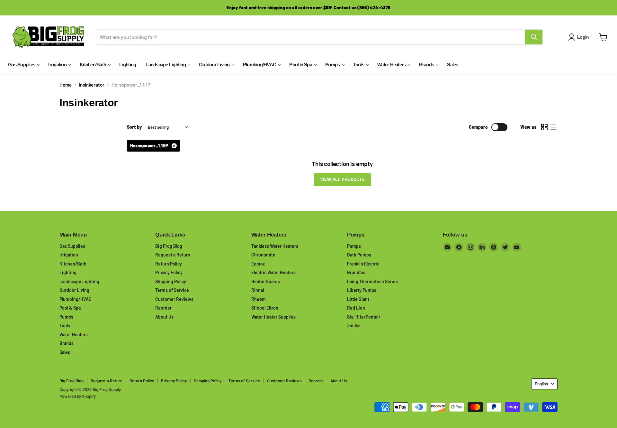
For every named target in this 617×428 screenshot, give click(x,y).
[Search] (533, 37)
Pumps (333, 64)
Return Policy (168, 263)
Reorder (163, 308)
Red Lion (356, 308)
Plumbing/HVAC (260, 64)
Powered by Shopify (77, 396)
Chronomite (263, 254)
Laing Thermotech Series (372, 281)
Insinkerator (91, 85)
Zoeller (354, 325)
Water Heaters (392, 64)
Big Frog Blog (168, 246)
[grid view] (544, 127)
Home (65, 85)
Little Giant (358, 299)
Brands (427, 64)
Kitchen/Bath (93, 64)
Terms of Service (172, 290)
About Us (164, 317)
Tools (359, 64)
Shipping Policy (170, 281)
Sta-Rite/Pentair (363, 317)
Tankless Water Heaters (274, 246)
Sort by (134, 127)
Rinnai (257, 290)
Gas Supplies (22, 64)
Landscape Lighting (166, 64)
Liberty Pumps (361, 290)
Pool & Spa (301, 64)
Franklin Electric (363, 263)
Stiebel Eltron (264, 308)
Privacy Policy (169, 272)
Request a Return (172, 254)
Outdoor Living (215, 64)
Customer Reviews (174, 299)
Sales (452, 64)
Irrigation (57, 64)
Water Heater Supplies (273, 317)
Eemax (258, 263)
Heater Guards (265, 281)
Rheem (258, 299)
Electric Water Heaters (273, 272)
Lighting (127, 64)
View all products (342, 179)
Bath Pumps (359, 254)
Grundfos (356, 272)
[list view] (553, 127)
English (541, 383)
